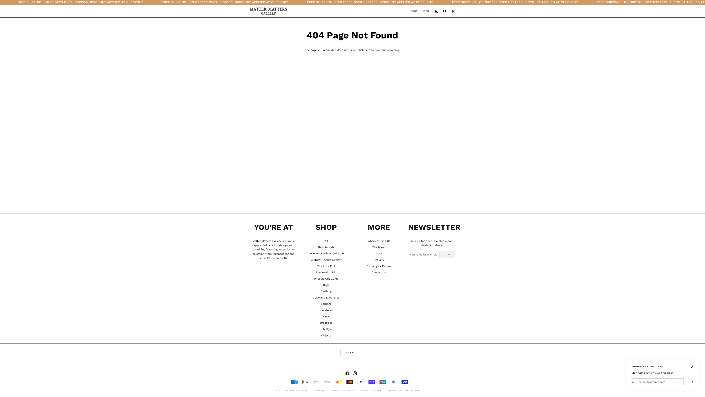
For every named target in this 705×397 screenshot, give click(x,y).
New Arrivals (326, 247)
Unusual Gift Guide (326, 278)
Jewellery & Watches (326, 297)
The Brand (379, 247)
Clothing (326, 291)
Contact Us (379, 272)
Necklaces (326, 310)
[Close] (693, 365)
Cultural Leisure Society (326, 260)
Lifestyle (326, 329)
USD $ (347, 352)
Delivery (379, 260)
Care (379, 253)
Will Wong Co (413, 390)
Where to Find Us (379, 241)
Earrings (326, 303)
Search (319, 390)
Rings (326, 316)
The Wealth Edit (326, 272)
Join (447, 254)
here (367, 50)
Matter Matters (290, 390)
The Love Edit (326, 266)
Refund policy (371, 390)
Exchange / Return (379, 266)
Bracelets (326, 322)
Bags (326, 285)
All (326, 241)
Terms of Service (342, 390)
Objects (326, 335)
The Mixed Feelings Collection (326, 253)
